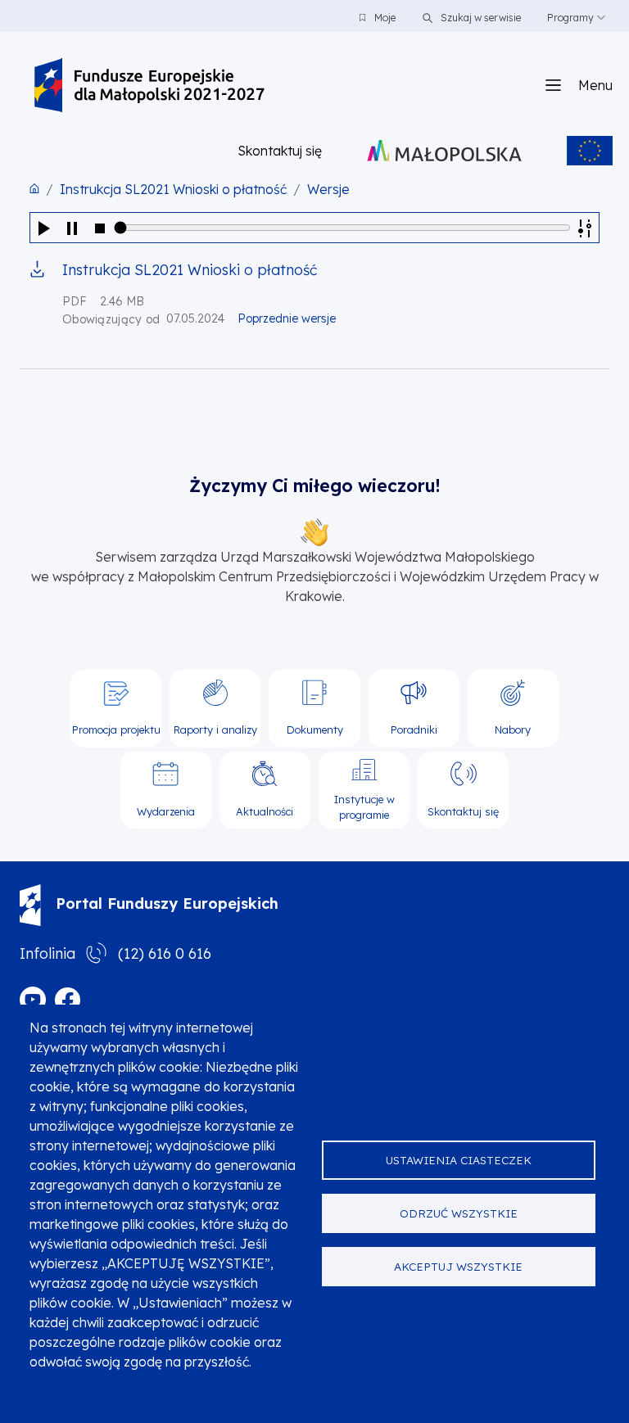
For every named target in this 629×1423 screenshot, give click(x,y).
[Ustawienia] (585, 227)
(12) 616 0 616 (164, 953)
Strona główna (34, 188)
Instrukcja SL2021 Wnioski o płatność (173, 189)
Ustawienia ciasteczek (459, 1160)
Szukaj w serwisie (479, 17)
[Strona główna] (149, 85)
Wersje (328, 189)
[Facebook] (67, 1000)
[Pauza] (72, 227)
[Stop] (100, 227)
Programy (570, 17)
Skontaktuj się (280, 150)
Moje (385, 17)
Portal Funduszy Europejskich (167, 903)
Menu (595, 85)
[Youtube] (33, 1000)
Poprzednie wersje (287, 318)
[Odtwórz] (44, 227)
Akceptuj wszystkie (458, 1266)
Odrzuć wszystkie (459, 1213)
